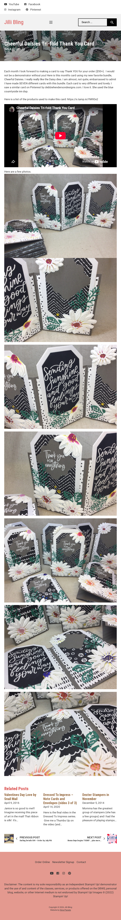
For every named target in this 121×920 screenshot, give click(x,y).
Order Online (42, 862)
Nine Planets (65, 910)
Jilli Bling (13, 22)
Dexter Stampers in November (95, 797)
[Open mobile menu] (50, 22)
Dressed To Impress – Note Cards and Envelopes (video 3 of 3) (60, 799)
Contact (81, 862)
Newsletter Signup (63, 862)
